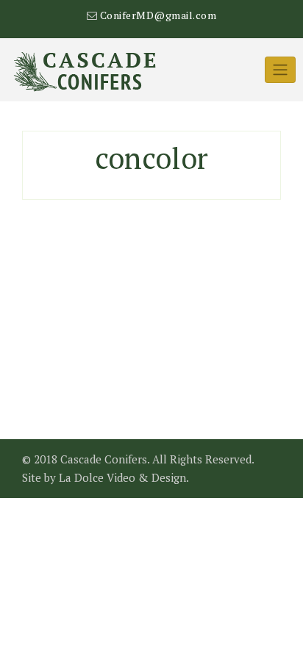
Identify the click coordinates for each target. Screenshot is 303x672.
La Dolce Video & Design (122, 477)
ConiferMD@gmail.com (158, 15)
